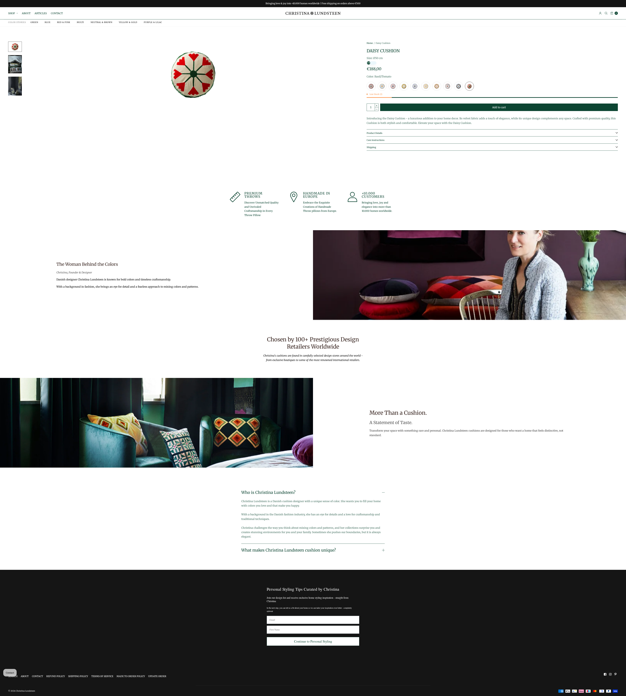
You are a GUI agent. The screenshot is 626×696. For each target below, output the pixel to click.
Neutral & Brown (101, 22)
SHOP (11, 13)
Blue (48, 22)
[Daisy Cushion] (371, 86)
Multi (80, 22)
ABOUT (26, 13)
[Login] (600, 13)
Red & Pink (63, 22)
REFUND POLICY (55, 676)
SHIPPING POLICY (78, 676)
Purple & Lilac (153, 22)
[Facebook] (605, 674)
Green (34, 22)
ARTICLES (41, 13)
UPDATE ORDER (157, 676)
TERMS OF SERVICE (102, 676)
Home (370, 43)
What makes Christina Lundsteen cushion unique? (288, 550)
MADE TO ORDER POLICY (131, 676)
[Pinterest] (615, 674)
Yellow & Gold (128, 22)
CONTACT (57, 13)
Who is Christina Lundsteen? (268, 492)
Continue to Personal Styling (313, 641)
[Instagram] (610, 674)
